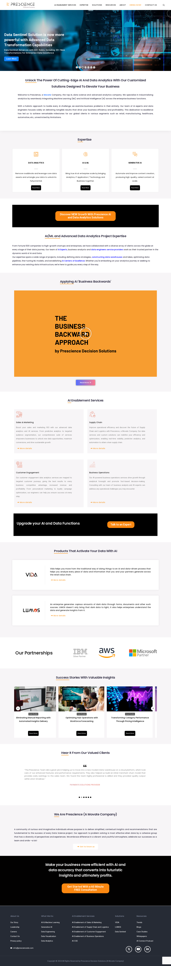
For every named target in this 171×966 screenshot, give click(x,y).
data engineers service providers (107, 249)
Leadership (14, 927)
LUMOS (118, 927)
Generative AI (46, 927)
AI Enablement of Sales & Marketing (87, 922)
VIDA (117, 922)
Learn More (11, 59)
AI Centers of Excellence (73, 260)
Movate (47, 95)
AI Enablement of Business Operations (88, 936)
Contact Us (151, 5)
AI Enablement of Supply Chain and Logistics (90, 927)
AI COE (75, 941)
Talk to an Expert (120, 524)
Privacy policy (16, 941)
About (123, 5)
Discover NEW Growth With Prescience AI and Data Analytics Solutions (85, 216)
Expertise (84, 5)
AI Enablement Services (65, 5)
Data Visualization (48, 936)
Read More (37, 188)
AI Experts (62, 249)
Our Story (14, 922)
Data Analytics (47, 941)
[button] (85, 333)
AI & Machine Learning (50, 922)
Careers (13, 932)
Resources (111, 5)
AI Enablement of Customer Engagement (89, 932)
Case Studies (37, 714)
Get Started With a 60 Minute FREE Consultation (85, 888)
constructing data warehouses (107, 257)
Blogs (139, 927)
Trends (139, 922)
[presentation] (18, 708)
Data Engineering (48, 932)
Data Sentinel (120, 932)
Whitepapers (142, 936)
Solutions (97, 5)
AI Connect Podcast (145, 941)
